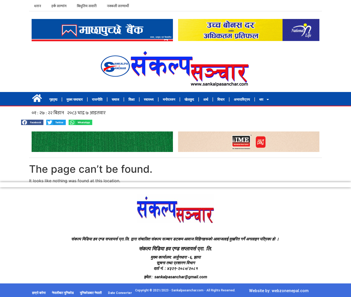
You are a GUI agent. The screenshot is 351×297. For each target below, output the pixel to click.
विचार (221, 99)
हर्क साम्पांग (59, 6)
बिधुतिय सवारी (87, 6)
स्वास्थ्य (149, 99)
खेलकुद (189, 99)
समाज (115, 99)
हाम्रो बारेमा (39, 293)
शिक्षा (131, 99)
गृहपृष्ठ (53, 99)
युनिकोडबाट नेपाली (91, 293)
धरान (37, 6)
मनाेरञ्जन (169, 99)
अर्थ (205, 99)
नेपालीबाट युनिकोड (63, 293)
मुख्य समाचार (75, 99)
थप (261, 99)
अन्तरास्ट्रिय (242, 99)
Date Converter (120, 293)
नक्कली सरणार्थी (118, 6)
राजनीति (97, 99)
